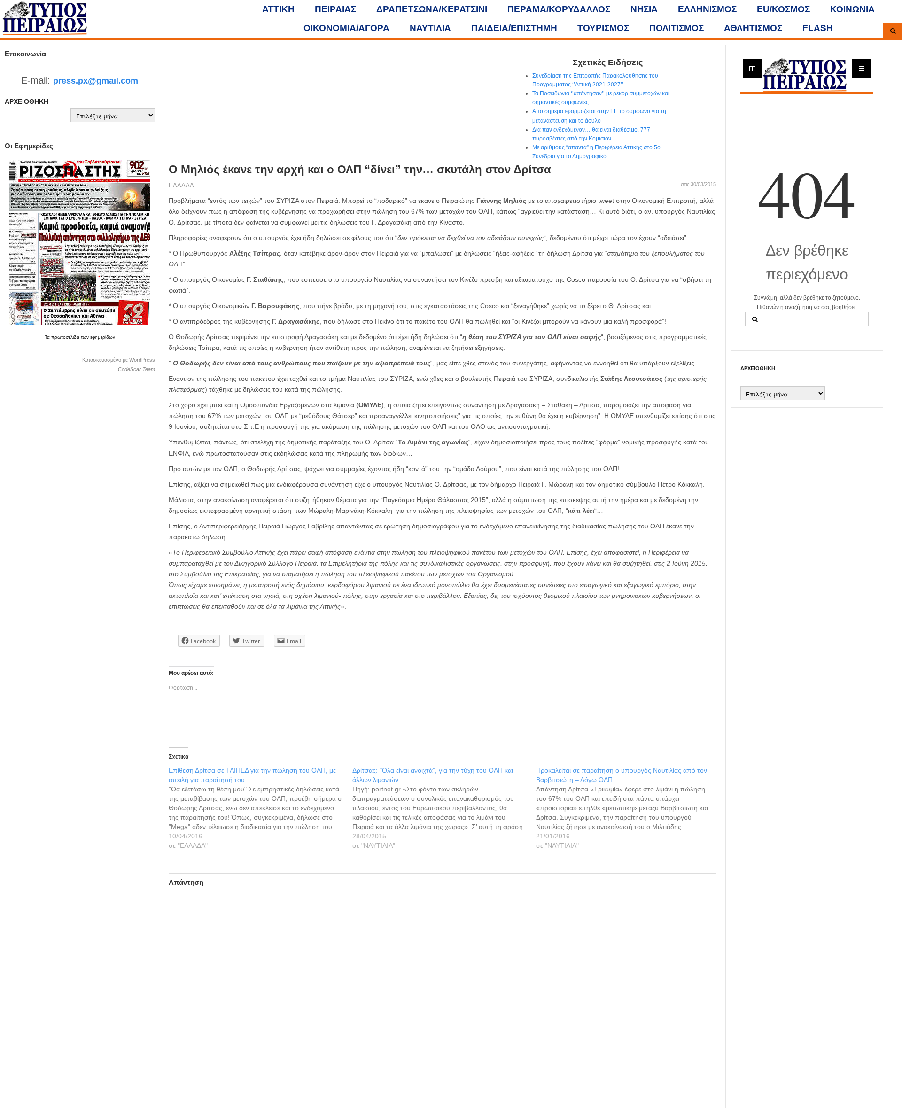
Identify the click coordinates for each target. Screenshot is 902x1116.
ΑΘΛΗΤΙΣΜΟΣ (753, 28)
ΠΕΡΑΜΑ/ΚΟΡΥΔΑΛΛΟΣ (558, 9)
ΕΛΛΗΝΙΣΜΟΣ (707, 9)
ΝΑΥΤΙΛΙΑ (430, 28)
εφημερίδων (102, 337)
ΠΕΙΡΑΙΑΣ (335, 9)
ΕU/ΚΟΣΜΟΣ (783, 9)
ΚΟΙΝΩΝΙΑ (852, 9)
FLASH (817, 28)
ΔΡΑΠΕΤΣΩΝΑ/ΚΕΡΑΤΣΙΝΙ (431, 9)
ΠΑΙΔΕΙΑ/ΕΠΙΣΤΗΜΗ (514, 28)
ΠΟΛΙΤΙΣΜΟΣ (676, 28)
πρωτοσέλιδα (66, 337)
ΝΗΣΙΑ (644, 9)
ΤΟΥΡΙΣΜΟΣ (603, 28)
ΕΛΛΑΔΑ (181, 185)
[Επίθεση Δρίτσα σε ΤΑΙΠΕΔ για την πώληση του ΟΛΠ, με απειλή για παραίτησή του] (260, 808)
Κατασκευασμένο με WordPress (118, 360)
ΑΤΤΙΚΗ (278, 9)
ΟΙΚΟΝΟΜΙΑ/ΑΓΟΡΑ (346, 28)
